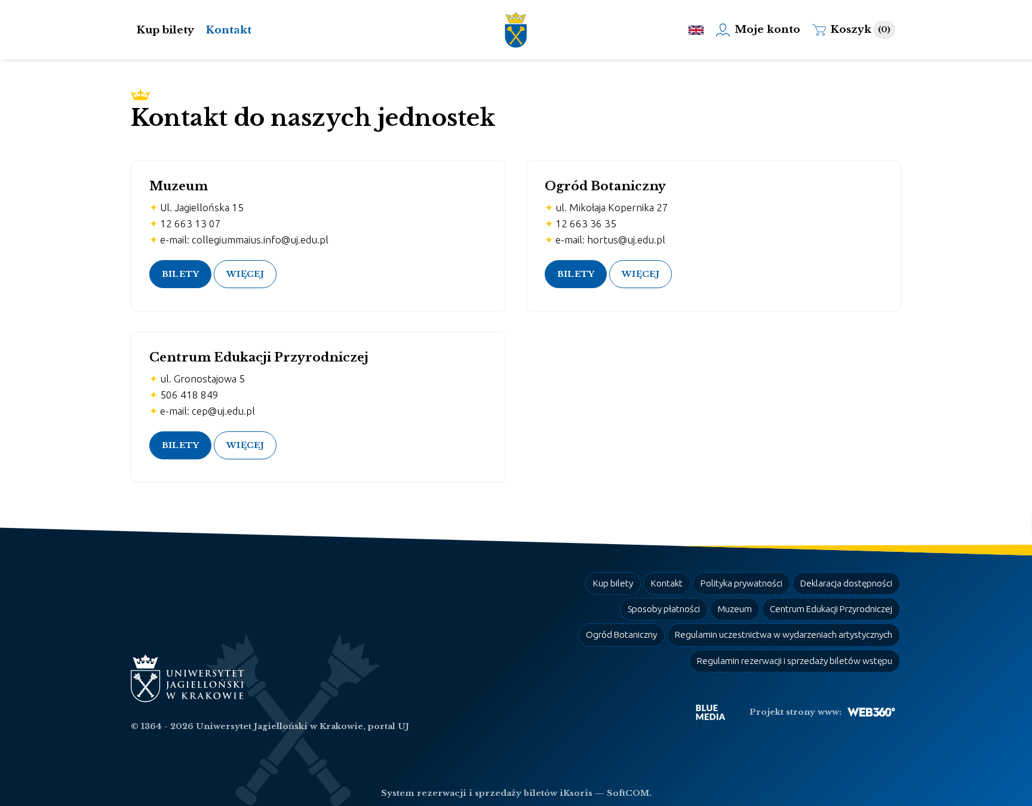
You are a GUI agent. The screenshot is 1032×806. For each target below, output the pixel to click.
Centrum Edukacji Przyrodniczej (831, 609)
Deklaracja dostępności (846, 583)
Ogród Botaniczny (621, 634)
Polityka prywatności (741, 583)
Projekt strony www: (795, 712)
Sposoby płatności (664, 609)
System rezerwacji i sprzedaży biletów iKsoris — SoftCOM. (516, 793)
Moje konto (767, 29)
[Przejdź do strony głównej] (516, 30)
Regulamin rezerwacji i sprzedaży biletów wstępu (794, 661)
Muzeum (735, 609)
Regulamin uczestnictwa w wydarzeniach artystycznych (783, 634)
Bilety (180, 274)
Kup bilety (165, 30)
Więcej (245, 274)
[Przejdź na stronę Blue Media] (711, 712)
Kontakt (228, 30)
